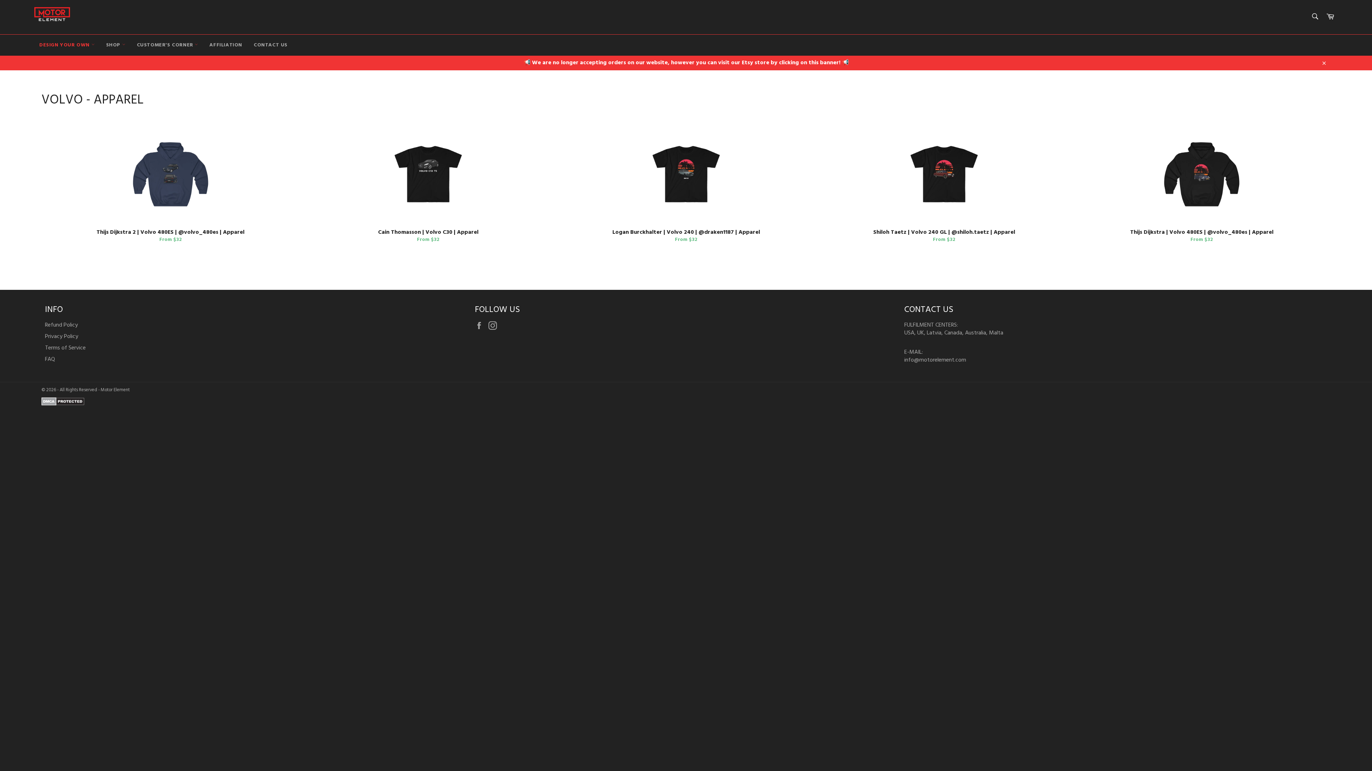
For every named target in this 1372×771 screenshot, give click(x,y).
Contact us (271, 45)
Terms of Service (65, 348)
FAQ (50, 359)
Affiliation (225, 45)
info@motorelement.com (935, 360)
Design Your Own (65, 45)
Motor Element (115, 390)
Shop (114, 45)
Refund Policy (61, 325)
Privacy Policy (61, 336)
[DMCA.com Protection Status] (62, 404)
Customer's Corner (166, 45)
